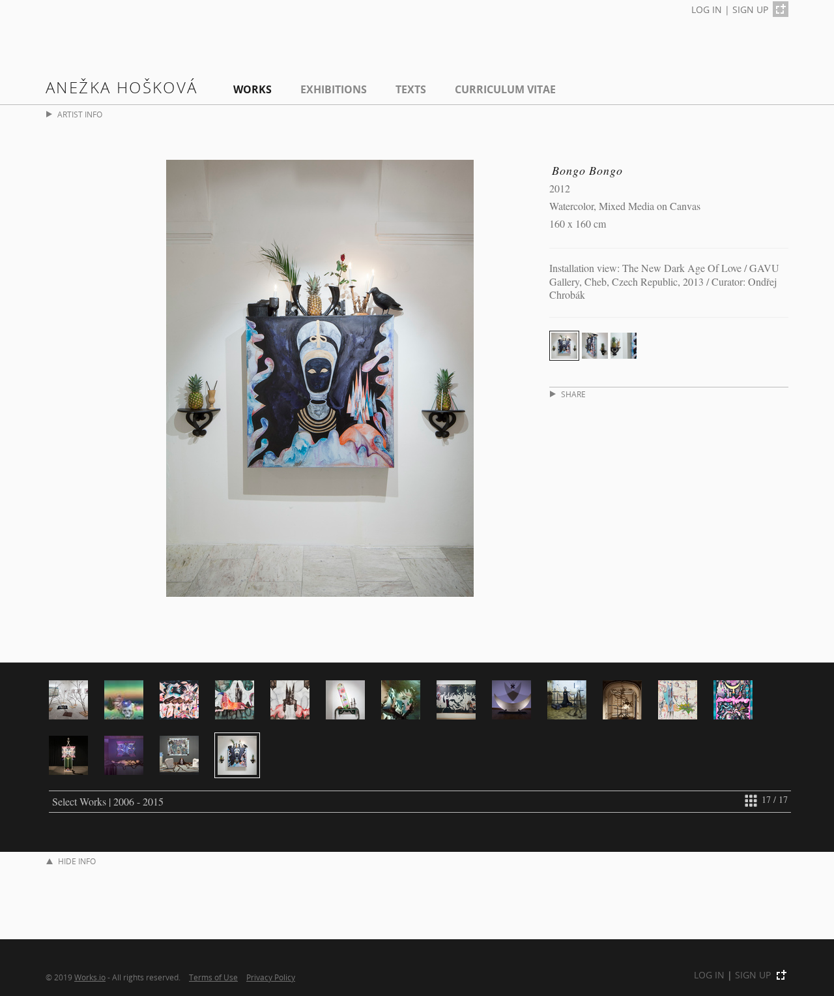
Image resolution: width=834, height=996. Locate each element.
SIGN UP (750, 9)
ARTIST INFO (79, 114)
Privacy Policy (270, 977)
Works (252, 89)
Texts (410, 89)
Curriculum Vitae (505, 89)
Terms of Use (213, 977)
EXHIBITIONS (333, 89)
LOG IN (706, 9)
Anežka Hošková (122, 87)
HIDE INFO (77, 861)
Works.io (90, 977)
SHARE (573, 394)
